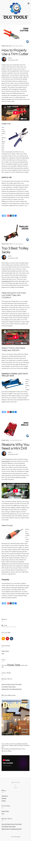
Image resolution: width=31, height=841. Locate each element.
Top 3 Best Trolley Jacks (15, 250)
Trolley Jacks (20, 244)
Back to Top (15, 782)
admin (10, 58)
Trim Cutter (20, 46)
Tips (10, 45)
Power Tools (5, 45)
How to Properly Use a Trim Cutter (15, 52)
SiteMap (4, 798)
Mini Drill (15, 440)
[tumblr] (11, 638)
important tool (6, 281)
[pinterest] (7, 638)
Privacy (4, 800)
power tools (5, 461)
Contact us (5, 796)
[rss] (3, 638)
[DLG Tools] (15, 18)
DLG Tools (14, 836)
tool (15, 89)
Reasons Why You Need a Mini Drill (15, 446)
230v (11, 440)
